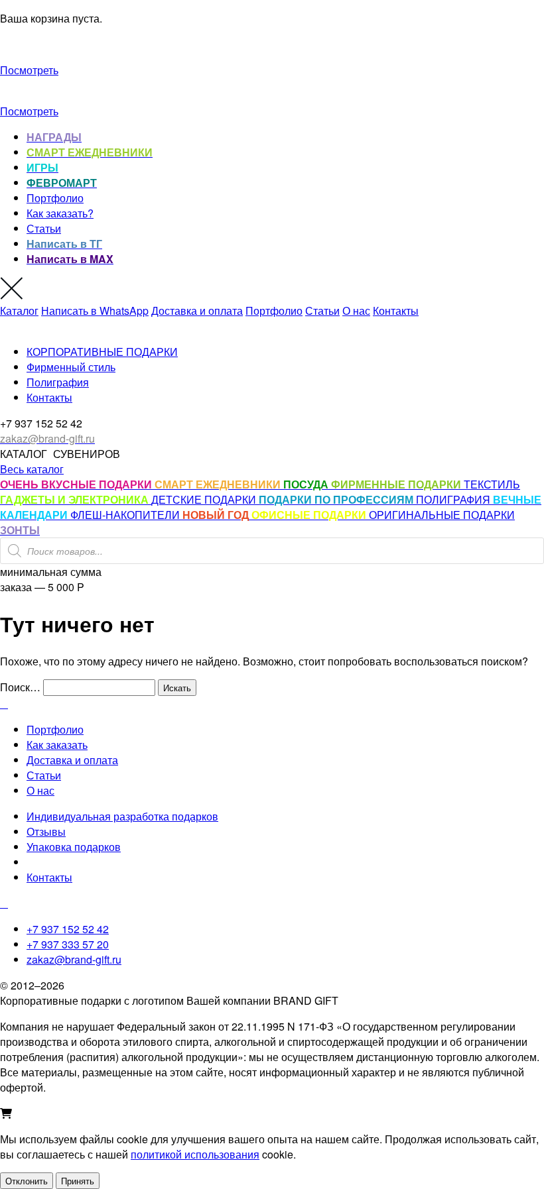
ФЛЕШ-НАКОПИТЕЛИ (126, 514)
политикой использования (195, 1154)
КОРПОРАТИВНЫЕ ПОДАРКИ (102, 351)
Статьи (44, 228)
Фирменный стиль (71, 366)
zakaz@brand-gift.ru (74, 959)
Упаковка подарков (74, 846)
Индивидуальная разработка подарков (122, 816)
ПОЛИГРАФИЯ (454, 499)
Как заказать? (60, 213)
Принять (77, 1180)
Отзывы (46, 831)
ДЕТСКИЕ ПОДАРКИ (205, 499)
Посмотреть (29, 70)
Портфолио (55, 197)
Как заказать (57, 744)
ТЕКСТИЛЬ (492, 484)
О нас (356, 310)
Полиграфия (58, 382)
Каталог (19, 310)
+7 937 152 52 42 (68, 928)
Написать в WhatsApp (95, 310)
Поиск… (20, 687)
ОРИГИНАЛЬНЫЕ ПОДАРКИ (442, 514)
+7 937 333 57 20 (68, 944)
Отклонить (26, 1180)
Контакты (396, 310)
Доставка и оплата (197, 310)
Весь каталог (32, 469)
